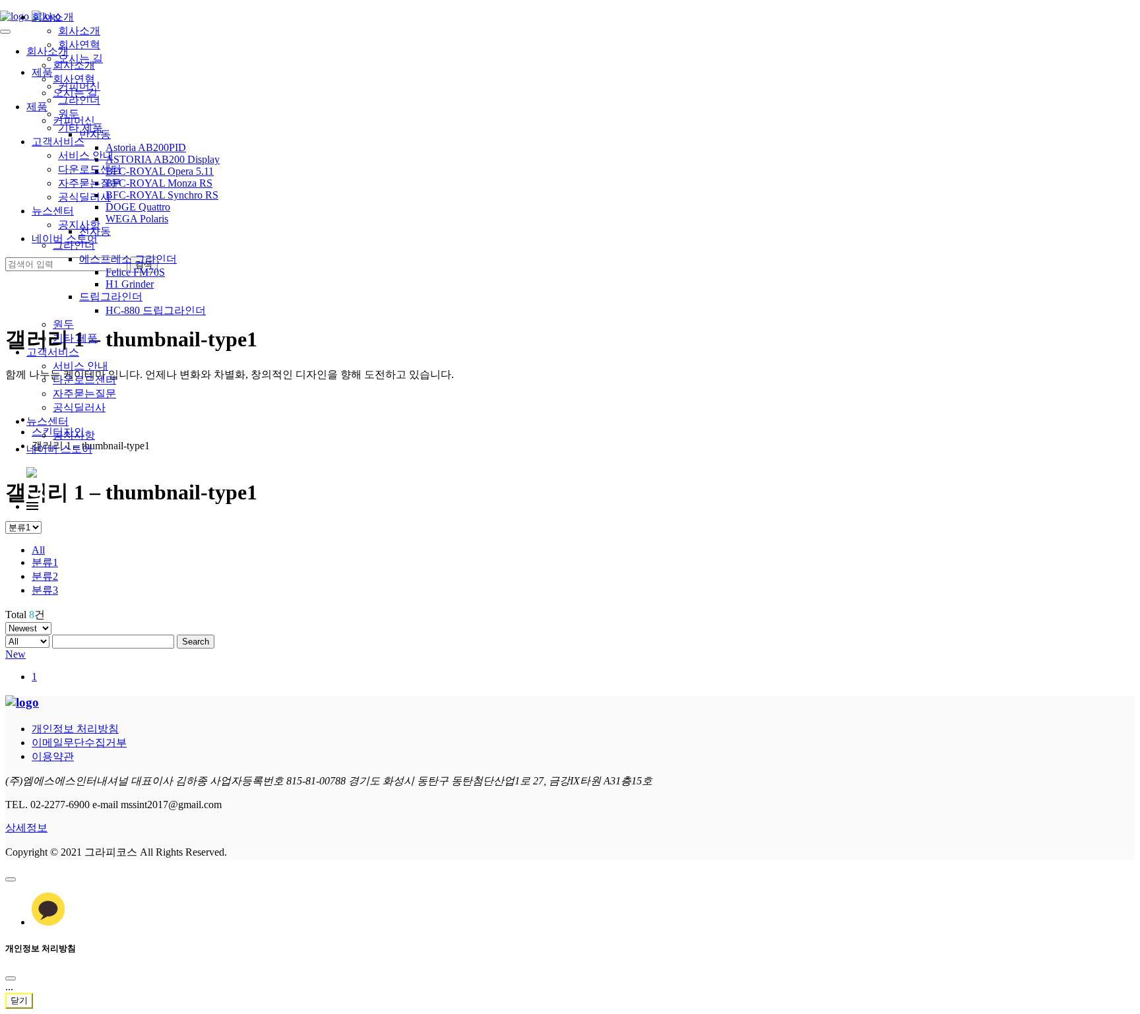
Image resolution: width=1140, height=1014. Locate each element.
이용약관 (53, 756)
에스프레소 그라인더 (128, 259)
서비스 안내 (80, 365)
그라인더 (79, 100)
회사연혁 (79, 44)
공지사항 (74, 435)
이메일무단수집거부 (79, 742)
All (38, 549)
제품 (42, 72)
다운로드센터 (84, 379)
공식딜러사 (79, 407)
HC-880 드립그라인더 (156, 310)
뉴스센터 (47, 421)
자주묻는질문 (84, 393)
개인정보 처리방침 (75, 728)
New (15, 654)
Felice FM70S (135, 272)
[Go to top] (10, 879)
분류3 (45, 590)
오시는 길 (80, 58)
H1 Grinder (130, 284)
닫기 (19, 1000)
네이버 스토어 (59, 449)
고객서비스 (52, 352)
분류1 (45, 562)
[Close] (10, 978)
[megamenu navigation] (32, 506)
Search (195, 642)
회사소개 (53, 16)
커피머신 (79, 86)
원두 (63, 324)
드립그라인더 (110, 296)
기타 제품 (75, 338)
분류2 (45, 576)
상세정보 (26, 827)
